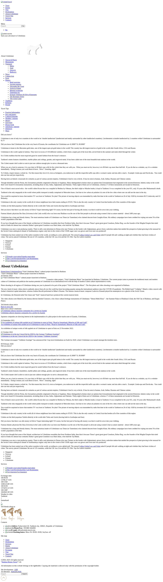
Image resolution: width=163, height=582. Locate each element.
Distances (8, 129)
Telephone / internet (12, 127)
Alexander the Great (17, 86)
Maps (7, 131)
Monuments (9, 62)
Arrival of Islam (15, 88)
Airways (13, 70)
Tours (7, 6)
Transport (8, 64)
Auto (11, 68)
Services (8, 18)
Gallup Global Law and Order (89, 235)
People (7, 105)
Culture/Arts (9, 76)
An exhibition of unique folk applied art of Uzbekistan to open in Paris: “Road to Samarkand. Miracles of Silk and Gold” (43, 324)
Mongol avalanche (16, 90)
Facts (7, 78)
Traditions (8, 101)
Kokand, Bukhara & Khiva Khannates (23, 95)
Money (7, 121)
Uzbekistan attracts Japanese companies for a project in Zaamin (23, 313)
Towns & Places (11, 60)
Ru (6, 30)
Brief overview (15, 82)
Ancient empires (15, 84)
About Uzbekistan (11, 14)
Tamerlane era (15, 92)
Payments (8, 550)
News (7, 74)
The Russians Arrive (17, 97)
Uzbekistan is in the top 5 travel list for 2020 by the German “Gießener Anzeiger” (29, 336)
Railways (13, 72)
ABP (16, 570)
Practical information (12, 112)
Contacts (8, 20)
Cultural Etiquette (11, 116)
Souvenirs (8, 123)
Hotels (7, 8)
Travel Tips (9, 16)
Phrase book (9, 125)
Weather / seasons (11, 118)
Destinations (9, 12)
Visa (6, 10)
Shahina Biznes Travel (9, 562)
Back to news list (7, 307)
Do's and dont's (10, 114)
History (8, 80)
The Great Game (16, 99)
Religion (8, 103)
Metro (12, 66)
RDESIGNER (16, 572)
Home (3, 271)
